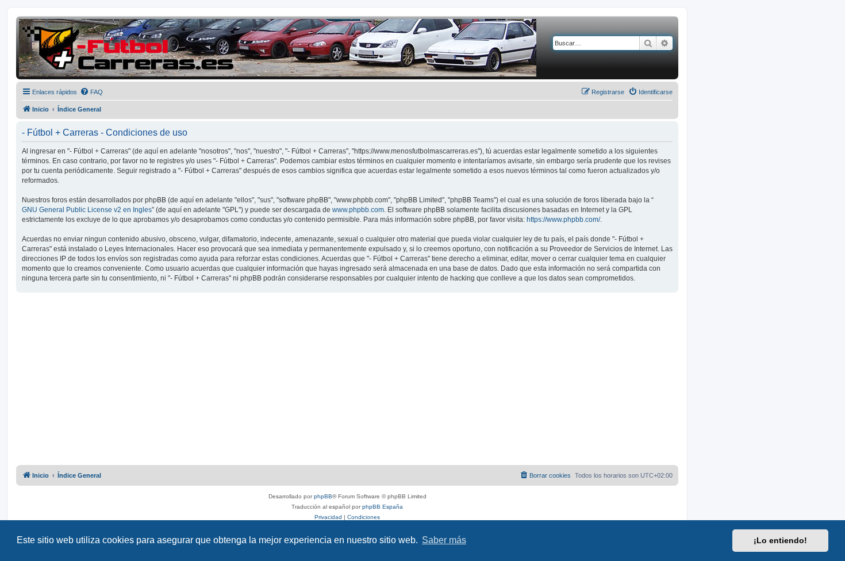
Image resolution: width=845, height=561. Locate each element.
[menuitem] (91, 92)
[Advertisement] (347, 378)
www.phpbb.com (358, 210)
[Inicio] (277, 47)
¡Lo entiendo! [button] (780, 540)
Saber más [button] (444, 540)
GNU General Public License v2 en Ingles (87, 210)
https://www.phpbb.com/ (563, 220)
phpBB (323, 496)
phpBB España (382, 507)
